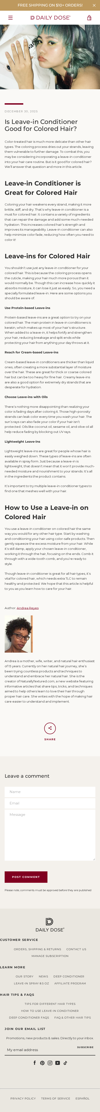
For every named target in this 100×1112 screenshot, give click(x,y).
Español (83, 1098)
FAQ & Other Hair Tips (72, 1017)
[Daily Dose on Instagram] (50, 1062)
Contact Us (76, 949)
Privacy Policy (23, 1098)
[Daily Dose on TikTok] (65, 1062)
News (43, 976)
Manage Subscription (50, 956)
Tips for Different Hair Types (50, 1004)
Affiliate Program (70, 983)
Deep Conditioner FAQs (29, 1017)
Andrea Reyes (28, 608)
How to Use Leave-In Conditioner (50, 1010)
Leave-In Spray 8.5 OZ (31, 983)
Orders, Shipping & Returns (37, 949)
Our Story (24, 976)
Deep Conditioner (68, 976)
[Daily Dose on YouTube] (57, 1062)
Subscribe (85, 1047)
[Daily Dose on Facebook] (34, 1062)
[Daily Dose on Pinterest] (42, 1062)
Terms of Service (55, 1098)
